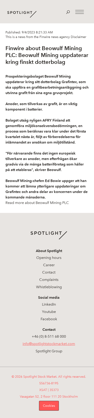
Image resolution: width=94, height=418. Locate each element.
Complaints (48, 279)
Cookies (49, 406)
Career (49, 265)
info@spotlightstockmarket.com (49, 344)
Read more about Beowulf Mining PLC (37, 203)
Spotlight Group (49, 351)
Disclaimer (78, 37)
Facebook (49, 319)
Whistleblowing (49, 287)
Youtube (49, 311)
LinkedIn (49, 304)
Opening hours (48, 257)
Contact (48, 272)
